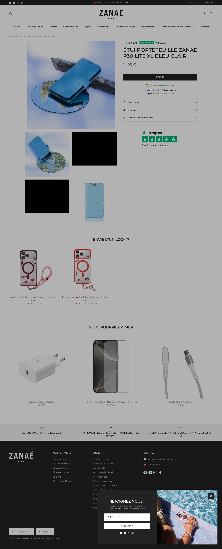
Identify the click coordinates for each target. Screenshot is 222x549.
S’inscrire (127, 526)
